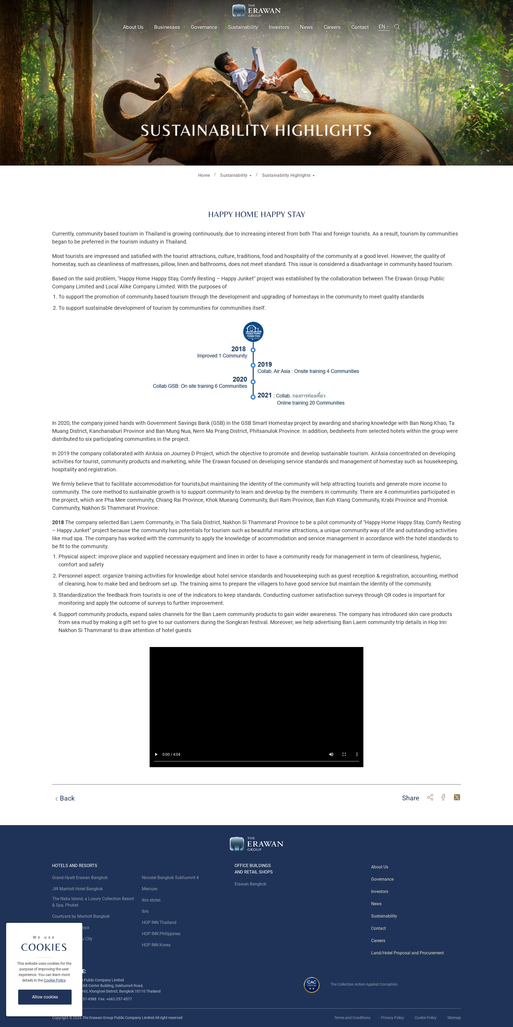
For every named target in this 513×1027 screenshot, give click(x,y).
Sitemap (454, 1018)
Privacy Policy (392, 1018)
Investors (279, 27)
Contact (360, 27)
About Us (133, 27)
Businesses (167, 27)
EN (383, 26)
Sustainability (243, 27)
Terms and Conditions (352, 1018)
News (306, 27)
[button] (235, 175)
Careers (332, 27)
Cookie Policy (54, 980)
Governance (204, 27)
